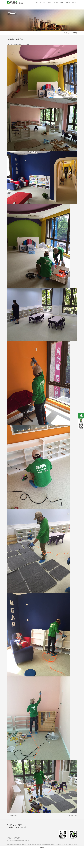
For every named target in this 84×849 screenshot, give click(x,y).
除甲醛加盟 (24, 844)
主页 (8, 32)
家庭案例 (75, 33)
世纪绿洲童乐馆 (13, 815)
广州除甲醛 (29, 844)
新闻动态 (49, 2)
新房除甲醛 (34, 844)
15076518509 (17, 837)
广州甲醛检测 (12, 844)
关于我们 (42, 2)
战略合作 (68, 2)
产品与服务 (55, 2)
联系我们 (74, 2)
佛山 (24, 827)
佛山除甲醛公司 (18, 844)
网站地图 (53, 844)
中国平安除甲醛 (74, 815)
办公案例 (16, 32)
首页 (37, 2)
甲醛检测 (49, 844)
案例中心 (62, 2)
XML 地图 (42, 847)
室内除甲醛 (39, 844)
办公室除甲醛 (44, 844)
